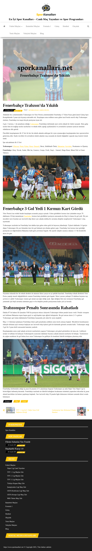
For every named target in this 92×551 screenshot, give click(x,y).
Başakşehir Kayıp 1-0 (14, 448)
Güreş (57, 26)
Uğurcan (16, 146)
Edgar (26, 146)
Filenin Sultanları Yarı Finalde (17, 442)
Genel (24, 401)
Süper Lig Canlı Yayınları (16, 468)
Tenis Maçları (14, 33)
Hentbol (66, 26)
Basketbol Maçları (33, 26)
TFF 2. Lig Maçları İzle (15, 476)
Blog (42, 33)
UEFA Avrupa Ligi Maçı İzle (17, 495)
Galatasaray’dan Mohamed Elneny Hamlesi (64, 411)
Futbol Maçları (15, 26)
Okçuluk (75, 26)
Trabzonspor (34, 124)
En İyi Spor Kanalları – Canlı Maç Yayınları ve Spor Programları (46, 19)
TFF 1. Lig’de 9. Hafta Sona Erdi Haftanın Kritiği (27, 411)
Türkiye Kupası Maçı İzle (16, 483)
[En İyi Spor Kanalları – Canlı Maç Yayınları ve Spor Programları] (4, 26)
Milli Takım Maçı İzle (14, 498)
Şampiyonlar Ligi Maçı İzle (16, 487)
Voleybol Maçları (29, 33)
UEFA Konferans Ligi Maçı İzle (18, 491)
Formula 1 (47, 26)
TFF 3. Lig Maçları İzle (15, 479)
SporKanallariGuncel (39, 110)
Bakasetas (61, 146)
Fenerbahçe (28, 216)
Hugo (31, 146)
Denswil (36, 146)
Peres (21, 146)
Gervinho (68, 146)
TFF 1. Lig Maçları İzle (15, 472)
